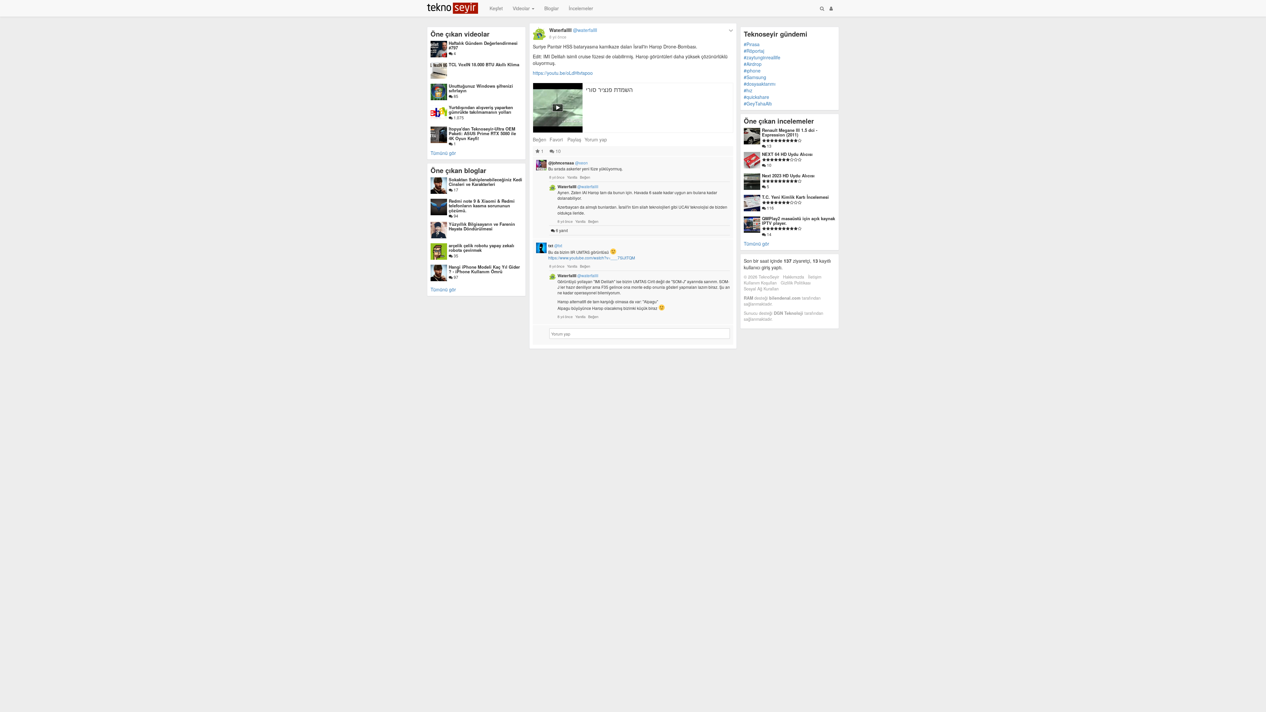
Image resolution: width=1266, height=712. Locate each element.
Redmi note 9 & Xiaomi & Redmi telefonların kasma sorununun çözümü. (482, 206)
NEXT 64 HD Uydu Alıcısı (787, 154)
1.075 (458, 117)
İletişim (814, 277)
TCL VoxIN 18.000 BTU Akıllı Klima (484, 64)
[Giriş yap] (831, 8)
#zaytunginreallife (762, 57)
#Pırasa (752, 44)
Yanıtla (572, 177)
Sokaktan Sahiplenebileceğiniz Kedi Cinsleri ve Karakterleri (485, 181)
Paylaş (574, 139)
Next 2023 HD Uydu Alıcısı (788, 175)
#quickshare (756, 97)
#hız (748, 90)
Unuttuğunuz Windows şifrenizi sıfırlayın (481, 88)
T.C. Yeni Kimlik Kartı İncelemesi (795, 197)
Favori (556, 139)
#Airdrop (753, 64)
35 (455, 255)
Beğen (539, 139)
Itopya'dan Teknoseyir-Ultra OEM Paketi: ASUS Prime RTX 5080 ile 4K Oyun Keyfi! (482, 133)
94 (455, 216)
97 (455, 277)
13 (768, 146)
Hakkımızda (793, 277)
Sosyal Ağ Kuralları (761, 289)
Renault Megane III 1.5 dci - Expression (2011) (789, 132)
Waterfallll (573, 30)
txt (555, 246)
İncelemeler (581, 8)
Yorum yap (596, 139)
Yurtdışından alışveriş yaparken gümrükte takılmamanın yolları (481, 109)
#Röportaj (754, 50)
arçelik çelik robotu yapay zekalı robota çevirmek (481, 247)
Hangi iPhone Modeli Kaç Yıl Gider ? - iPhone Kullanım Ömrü (484, 269)
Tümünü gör (443, 153)
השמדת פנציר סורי (609, 89)
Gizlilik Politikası (796, 283)
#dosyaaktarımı (759, 83)
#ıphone (752, 70)
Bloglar (551, 8)
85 (455, 96)
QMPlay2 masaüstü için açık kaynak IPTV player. (798, 220)
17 (455, 190)
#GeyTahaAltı (758, 103)
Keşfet (496, 8)
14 (768, 234)
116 (770, 208)
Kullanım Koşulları (760, 283)
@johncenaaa (568, 163)
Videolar (522, 8)
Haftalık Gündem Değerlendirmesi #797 (483, 45)
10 (557, 151)
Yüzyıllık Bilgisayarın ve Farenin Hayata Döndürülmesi (482, 226)
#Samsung (755, 77)
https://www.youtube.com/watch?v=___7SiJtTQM (591, 257)
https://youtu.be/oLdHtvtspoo (563, 73)
